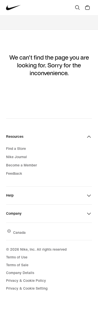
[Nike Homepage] (13, 7)
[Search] (77, 7)
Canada (19, 232)
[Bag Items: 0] (87, 7)
